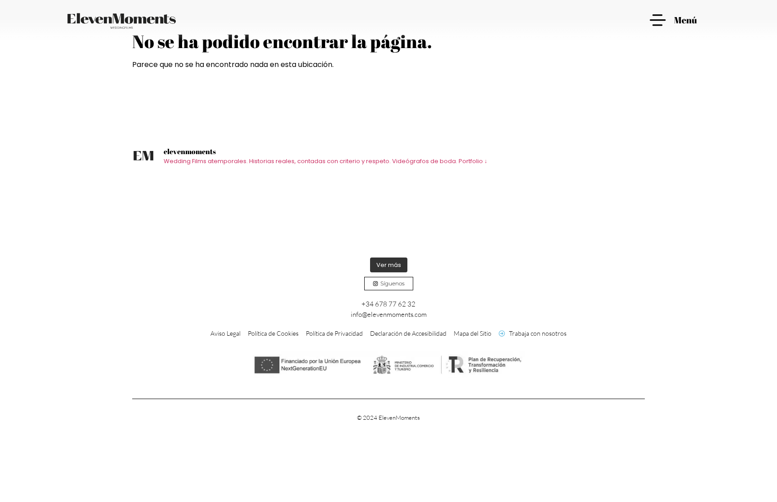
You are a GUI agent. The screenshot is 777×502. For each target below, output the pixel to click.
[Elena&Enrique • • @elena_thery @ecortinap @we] (196, 214)
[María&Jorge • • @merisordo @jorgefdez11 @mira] (581, 214)
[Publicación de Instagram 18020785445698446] (324, 214)
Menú (685, 20)
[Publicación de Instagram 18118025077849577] (452, 214)
